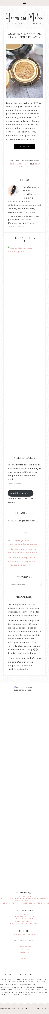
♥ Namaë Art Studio (24, 917)
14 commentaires (15, 164)
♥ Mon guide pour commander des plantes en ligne (24, 903)
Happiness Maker (24, 18)
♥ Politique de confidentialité (24, 923)
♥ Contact (24, 914)
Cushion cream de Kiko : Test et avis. (24, 35)
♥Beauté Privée (24, 950)
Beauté (38, 164)
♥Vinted (24, 958)
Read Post (25, 147)
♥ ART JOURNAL (24, 896)
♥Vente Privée (24, 947)
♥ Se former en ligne (24, 919)
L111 (11, 987)
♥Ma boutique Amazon (24, 941)
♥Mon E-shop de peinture (24, 935)
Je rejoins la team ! (20, 493)
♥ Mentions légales (24, 921)
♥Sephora (24, 952)
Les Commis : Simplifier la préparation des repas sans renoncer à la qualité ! (22, 561)
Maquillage (24, 167)
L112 (19, 987)
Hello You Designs (41, 1009)
